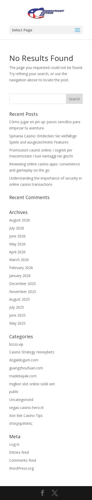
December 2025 (22, 283)
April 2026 (17, 251)
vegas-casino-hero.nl (26, 407)
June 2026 (17, 236)
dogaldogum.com (23, 360)
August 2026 (19, 220)
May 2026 (17, 244)
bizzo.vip (16, 344)
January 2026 (20, 275)
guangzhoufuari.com (26, 367)
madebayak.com (23, 375)
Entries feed (19, 452)
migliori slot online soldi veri (32, 383)
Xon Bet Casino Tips (26, 415)
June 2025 (17, 315)
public (14, 391)
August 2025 (19, 299)
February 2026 (21, 267)
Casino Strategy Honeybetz (31, 352)
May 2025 (17, 323)
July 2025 (16, 307)
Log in (14, 444)
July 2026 (16, 228)
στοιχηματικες (20, 423)
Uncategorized (21, 399)
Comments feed (22, 460)
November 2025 (22, 291)
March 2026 (19, 259)
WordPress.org (21, 468)
